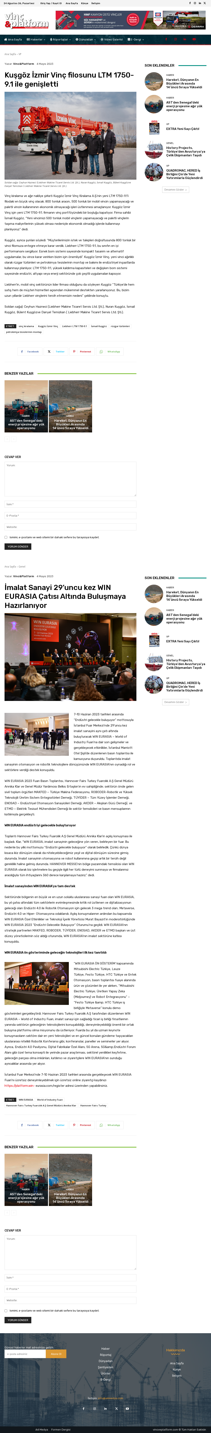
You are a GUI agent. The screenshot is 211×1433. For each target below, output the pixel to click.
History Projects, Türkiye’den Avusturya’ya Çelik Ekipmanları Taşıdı (185, 151)
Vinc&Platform (23, 63)
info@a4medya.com (110, 1398)
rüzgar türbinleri (120, 326)
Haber (26, 416)
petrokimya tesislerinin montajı (24, 331)
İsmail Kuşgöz (99, 326)
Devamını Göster (174, 189)
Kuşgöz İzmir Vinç (48, 326)
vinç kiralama (26, 326)
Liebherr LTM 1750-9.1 (74, 326)
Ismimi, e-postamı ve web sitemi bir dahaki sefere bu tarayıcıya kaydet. (54, 537)
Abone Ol (56, 1353)
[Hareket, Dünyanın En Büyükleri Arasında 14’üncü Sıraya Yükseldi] (70, 406)
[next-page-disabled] (13, 439)
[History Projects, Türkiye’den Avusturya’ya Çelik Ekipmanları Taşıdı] (154, 149)
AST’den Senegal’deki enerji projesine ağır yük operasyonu (26, 424)
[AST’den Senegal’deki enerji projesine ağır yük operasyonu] (26, 406)
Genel (170, 143)
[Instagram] (194, 3)
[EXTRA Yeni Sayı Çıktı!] (154, 127)
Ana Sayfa (10, 54)
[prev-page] (7, 439)
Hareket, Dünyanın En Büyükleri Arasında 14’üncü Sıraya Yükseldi (70, 424)
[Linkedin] (199, 3)
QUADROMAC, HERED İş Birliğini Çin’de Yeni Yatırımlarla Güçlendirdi (184, 174)
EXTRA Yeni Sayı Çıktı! (182, 129)
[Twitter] (204, 3)
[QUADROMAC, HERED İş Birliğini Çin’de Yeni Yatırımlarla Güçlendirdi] (154, 172)
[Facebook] (190, 3)
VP (20, 54)
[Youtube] (194, 39)
